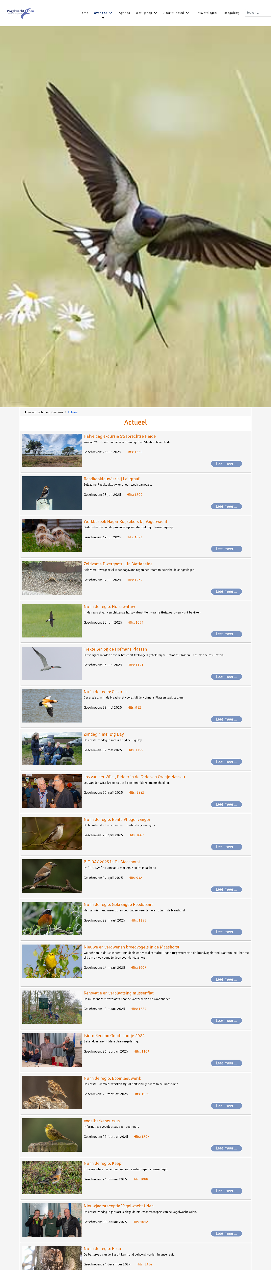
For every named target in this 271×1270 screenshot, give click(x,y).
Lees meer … (226, 463)
